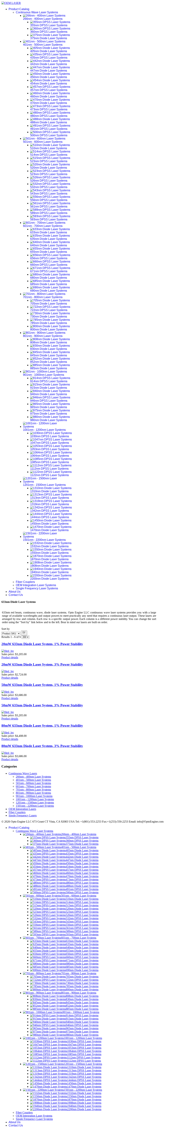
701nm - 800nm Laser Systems (33, 789)
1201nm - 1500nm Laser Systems (35, 802)
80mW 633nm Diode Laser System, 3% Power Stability (42, 746)
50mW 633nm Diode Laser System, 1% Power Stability (42, 685)
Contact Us (16, 594)
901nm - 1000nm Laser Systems (34, 796)
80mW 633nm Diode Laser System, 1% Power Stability (42, 725)
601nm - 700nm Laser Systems (33, 786)
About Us (14, 591)
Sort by (5, 628)
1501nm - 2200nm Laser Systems (35, 805)
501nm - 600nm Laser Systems (33, 783)
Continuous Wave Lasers (23, 773)
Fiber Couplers (25, 581)
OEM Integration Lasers (22, 809)
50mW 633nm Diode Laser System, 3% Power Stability (42, 705)
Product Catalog (19, 9)
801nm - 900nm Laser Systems (33, 792)
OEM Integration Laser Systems (36, 585)
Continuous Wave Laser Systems (37, 12)
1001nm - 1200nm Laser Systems (35, 799)
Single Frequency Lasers (23, 815)
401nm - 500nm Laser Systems (33, 779)
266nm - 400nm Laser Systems (33, 776)
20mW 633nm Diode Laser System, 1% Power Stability (42, 644)
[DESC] (24, 633)
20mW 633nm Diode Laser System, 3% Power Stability (42, 664)
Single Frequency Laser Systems (37, 588)
